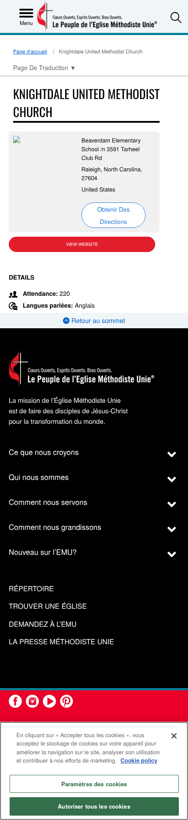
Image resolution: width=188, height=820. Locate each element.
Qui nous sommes (39, 476)
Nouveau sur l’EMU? (43, 551)
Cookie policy (139, 760)
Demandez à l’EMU (43, 624)
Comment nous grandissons (55, 526)
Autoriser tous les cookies (94, 806)
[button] (176, 17)
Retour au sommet (97, 320)
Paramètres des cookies (94, 784)
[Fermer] (174, 735)
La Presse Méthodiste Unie (61, 641)
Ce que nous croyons (44, 451)
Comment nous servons (48, 501)
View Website (82, 244)
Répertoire (31, 588)
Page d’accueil (30, 51)
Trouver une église (48, 606)
